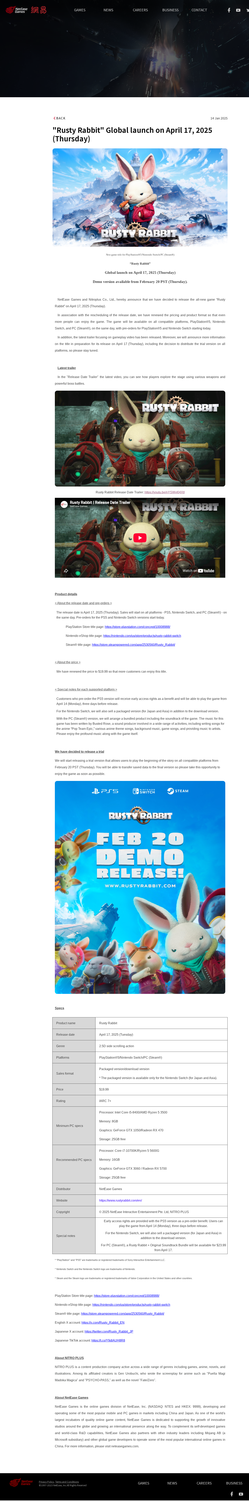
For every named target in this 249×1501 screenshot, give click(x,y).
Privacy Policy (46, 1481)
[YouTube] (238, 10)
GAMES (79, 9)
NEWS (108, 9)
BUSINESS (170, 9)
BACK (61, 118)
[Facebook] (229, 10)
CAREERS (140, 9)
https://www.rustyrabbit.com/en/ (120, 1200)
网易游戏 (11, 8)
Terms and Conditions (67, 1481)
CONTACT (199, 9)
